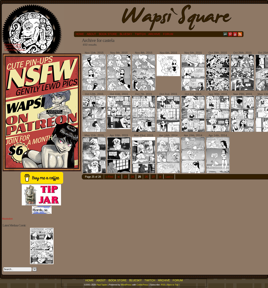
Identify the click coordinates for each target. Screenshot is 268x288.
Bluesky (126, 34)
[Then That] (193, 172)
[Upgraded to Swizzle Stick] (193, 90)
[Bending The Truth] (143, 90)
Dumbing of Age (12, 44)
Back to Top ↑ (173, 284)
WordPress (126, 284)
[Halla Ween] (143, 131)
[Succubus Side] (242, 131)
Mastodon (7, 218)
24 (132, 176)
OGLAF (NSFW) (12, 47)
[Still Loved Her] (94, 90)
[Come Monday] (168, 131)
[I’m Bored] (119, 128)
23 (125, 176)
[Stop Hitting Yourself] (193, 131)
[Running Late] (242, 90)
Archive (154, 34)
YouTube (235, 34)
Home (80, 34)
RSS (240, 34)
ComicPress (142, 284)
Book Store (108, 34)
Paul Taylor (102, 284)
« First (109, 176)
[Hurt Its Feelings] (218, 131)
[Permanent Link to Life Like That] (42, 263)
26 (146, 176)
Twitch (140, 34)
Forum (168, 34)
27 (153, 176)
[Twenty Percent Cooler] (168, 75)
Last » (169, 176)
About (91, 34)
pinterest (230, 34)
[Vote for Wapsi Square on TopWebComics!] (42, 213)
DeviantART (225, 34)
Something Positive (14, 50)
